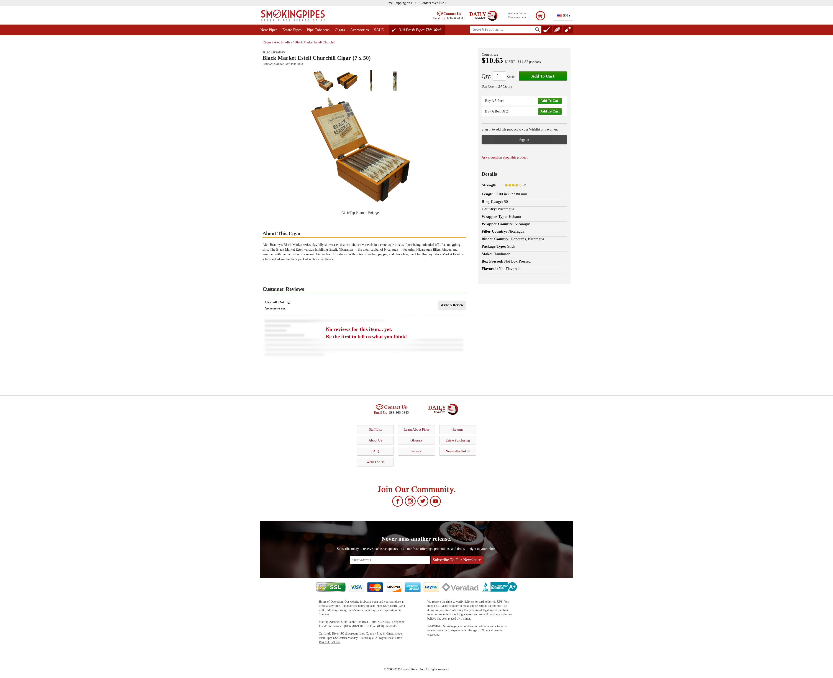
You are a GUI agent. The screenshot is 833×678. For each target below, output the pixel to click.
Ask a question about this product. (505, 157)
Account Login (517, 13)
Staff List (375, 429)
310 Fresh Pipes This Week (420, 30)
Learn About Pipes (416, 429)
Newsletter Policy (458, 451)
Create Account (517, 17)
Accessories (359, 30)
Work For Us (375, 462)
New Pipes (268, 30)
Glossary (416, 440)
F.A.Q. (375, 451)
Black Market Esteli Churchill (315, 42)
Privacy (416, 451)
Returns (458, 429)
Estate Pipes (292, 30)
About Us (375, 440)
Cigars (340, 30)
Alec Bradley (283, 42)
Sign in (524, 140)
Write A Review (452, 305)
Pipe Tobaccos (318, 30)
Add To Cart (542, 76)
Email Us (439, 18)
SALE (379, 30)
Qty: (487, 76)
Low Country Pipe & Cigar (376, 633)
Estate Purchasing (458, 440)
